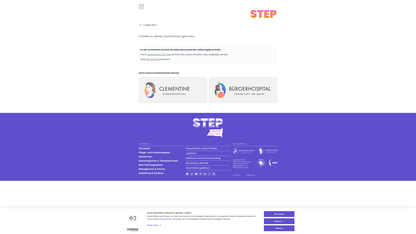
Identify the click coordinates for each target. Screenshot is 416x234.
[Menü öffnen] (141, 6)
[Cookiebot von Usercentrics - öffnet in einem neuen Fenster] (132, 229)
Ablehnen (279, 228)
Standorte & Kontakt (197, 163)
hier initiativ (152, 59)
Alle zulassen (279, 214)
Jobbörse (191, 153)
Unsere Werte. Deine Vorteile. (201, 148)
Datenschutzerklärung (162, 219)
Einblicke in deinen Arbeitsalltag (203, 158)
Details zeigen (152, 225)
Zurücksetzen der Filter (159, 54)
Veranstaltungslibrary (198, 167)
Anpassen (278, 221)
